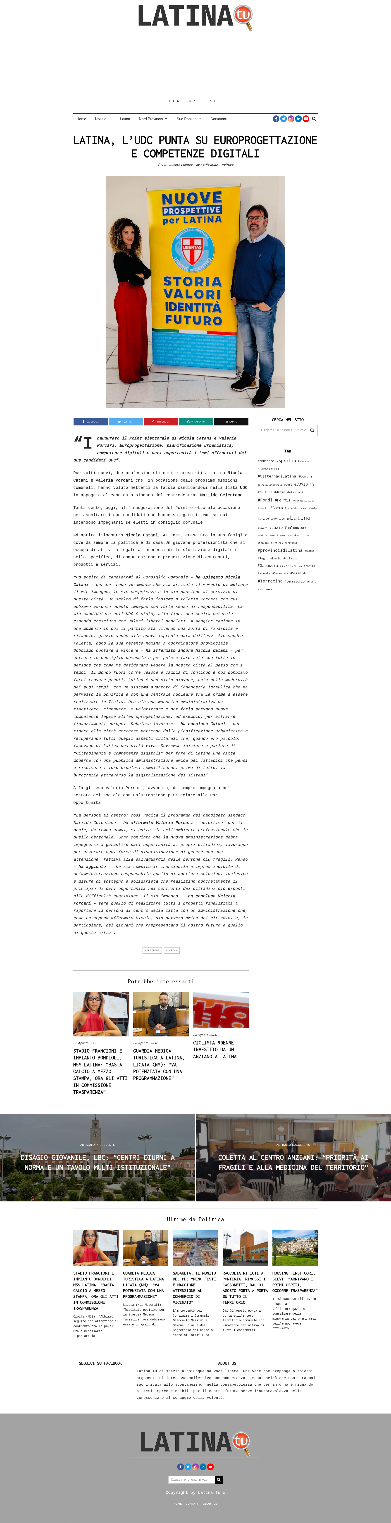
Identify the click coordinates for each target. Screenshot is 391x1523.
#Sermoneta (280, 573)
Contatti (193, 1503)
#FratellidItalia (303, 500)
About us (210, 1503)
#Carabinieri (268, 469)
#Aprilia (286, 460)
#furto (263, 508)
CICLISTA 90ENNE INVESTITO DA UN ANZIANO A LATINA (215, 1049)
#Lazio (276, 527)
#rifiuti (290, 558)
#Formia (283, 500)
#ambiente (266, 461)
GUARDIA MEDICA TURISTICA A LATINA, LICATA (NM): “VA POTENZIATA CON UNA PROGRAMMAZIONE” (159, 1064)
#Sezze (295, 573)
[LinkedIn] (298, 118)
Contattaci (218, 118)
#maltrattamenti (268, 535)
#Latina (171, 950)
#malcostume (296, 527)
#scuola (264, 573)
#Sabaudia (268, 565)
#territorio (295, 581)
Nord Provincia (151, 118)
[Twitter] (283, 118)
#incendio (292, 508)
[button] (312, 430)
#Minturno (286, 535)
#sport (308, 573)
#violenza (265, 589)
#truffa (311, 581)
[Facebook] (276, 118)
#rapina (309, 550)
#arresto (303, 461)
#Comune (305, 476)
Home (81, 118)
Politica (228, 165)
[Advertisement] (195, 65)
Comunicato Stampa (177, 165)
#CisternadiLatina (277, 476)
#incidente (309, 508)
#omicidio (301, 535)
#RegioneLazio (269, 558)
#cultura (265, 492)
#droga (279, 492)
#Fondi (265, 499)
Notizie (100, 118)
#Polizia (263, 542)
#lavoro (262, 528)
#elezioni (152, 950)
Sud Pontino (187, 118)
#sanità (309, 566)
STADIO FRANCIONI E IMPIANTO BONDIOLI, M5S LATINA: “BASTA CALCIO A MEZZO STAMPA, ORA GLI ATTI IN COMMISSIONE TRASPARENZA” (100, 1071)
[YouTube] (306, 118)
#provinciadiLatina (280, 550)
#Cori (288, 484)
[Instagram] (291, 118)
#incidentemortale (271, 518)
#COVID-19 (304, 484)
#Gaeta (277, 508)
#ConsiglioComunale (270, 485)
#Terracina (270, 580)
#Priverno (291, 542)
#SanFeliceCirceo (291, 566)
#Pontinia (277, 542)
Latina (125, 118)
